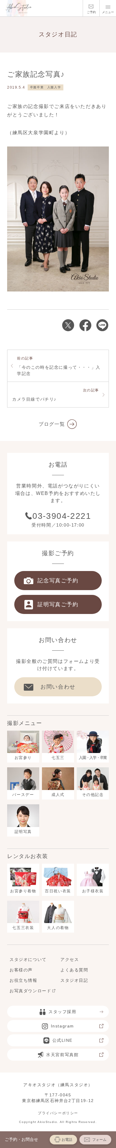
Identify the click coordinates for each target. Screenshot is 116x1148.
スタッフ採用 (62, 1011)
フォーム (99, 1140)
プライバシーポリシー (58, 1113)
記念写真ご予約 (57, 581)
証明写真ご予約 (57, 604)
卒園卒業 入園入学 (45, 87)
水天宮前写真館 (62, 1054)
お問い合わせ (58, 687)
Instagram (62, 1026)
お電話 (67, 1140)
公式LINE (62, 1040)
